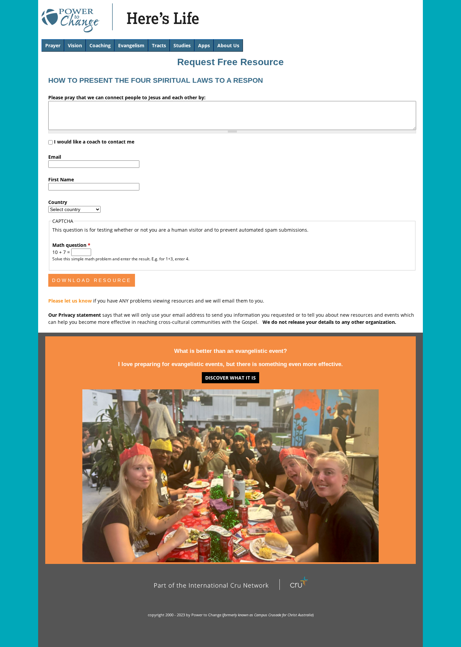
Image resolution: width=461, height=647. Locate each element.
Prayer (52, 45)
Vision (75, 45)
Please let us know (70, 300)
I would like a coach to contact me (94, 141)
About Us (228, 45)
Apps (204, 45)
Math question (71, 245)
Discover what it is (230, 377)
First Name (61, 179)
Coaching (100, 45)
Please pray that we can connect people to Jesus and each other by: (127, 97)
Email (54, 157)
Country (57, 202)
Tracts (159, 45)
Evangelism (131, 45)
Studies (182, 45)
